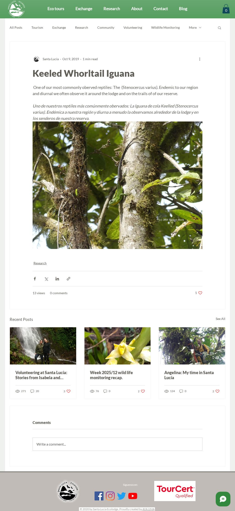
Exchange (59, 27)
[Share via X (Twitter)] (46, 279)
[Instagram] (110, 495)
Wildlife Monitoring (165, 27)
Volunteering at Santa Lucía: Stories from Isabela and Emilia (41, 375)
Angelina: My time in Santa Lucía (189, 375)
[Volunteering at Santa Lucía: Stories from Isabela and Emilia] (43, 345)
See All (220, 319)
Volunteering (132, 27)
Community (105, 27)
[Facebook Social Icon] (99, 495)
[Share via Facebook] (35, 279)
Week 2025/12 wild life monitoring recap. (111, 375)
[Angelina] (192, 345)
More (193, 27)
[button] (226, 9)
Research (81, 27)
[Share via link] (68, 279)
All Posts (16, 27)
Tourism (37, 27)
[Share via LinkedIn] (57, 279)
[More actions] (199, 59)
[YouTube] (132, 495)
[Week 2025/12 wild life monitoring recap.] (117, 345)
